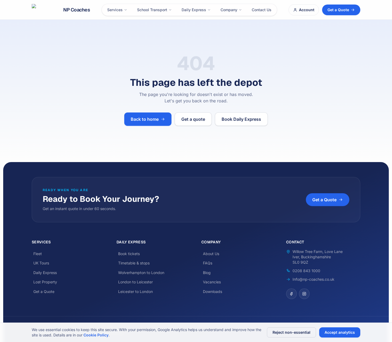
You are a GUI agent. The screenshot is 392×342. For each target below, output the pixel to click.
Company (229, 9)
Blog (207, 272)
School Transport (152, 9)
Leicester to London (135, 291)
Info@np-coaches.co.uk (313, 279)
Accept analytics (340, 332)
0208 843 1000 (306, 270)
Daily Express (194, 9)
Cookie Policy (96, 335)
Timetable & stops (134, 263)
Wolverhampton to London (141, 272)
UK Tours (41, 263)
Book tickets (129, 253)
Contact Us (261, 9)
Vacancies (212, 282)
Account (306, 9)
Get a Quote (338, 9)
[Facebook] (291, 293)
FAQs (207, 263)
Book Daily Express (241, 119)
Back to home (145, 119)
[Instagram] (304, 293)
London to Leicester (135, 282)
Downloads (212, 291)
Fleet (37, 253)
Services (115, 9)
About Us (211, 253)
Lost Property (45, 282)
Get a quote (193, 119)
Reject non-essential (291, 332)
